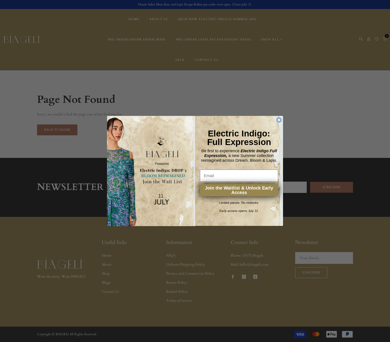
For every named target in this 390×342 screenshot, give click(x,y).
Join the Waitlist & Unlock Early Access (239, 190)
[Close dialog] (279, 120)
